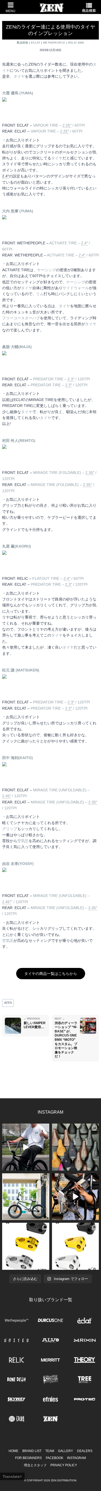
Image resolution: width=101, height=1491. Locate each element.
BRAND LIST (31, 1451)
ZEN (8, 1002)
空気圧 (23, 841)
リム (40, 294)
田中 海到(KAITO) (17, 758)
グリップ (9, 829)
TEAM (49, 1451)
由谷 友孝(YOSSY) (18, 863)
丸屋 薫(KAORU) (16, 546)
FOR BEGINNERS (28, 1458)
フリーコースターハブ (21, 318)
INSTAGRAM (76, 1458)
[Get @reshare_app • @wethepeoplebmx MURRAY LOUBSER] (25, 1147)
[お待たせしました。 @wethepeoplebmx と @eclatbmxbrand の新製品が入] (75, 1196)
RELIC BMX (76, 42)
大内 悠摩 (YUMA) (17, 211)
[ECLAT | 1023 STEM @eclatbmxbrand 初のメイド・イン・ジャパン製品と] (25, 1246)
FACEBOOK (54, 1458)
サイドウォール (75, 288)
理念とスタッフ (35, 1465)
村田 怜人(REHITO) (18, 440)
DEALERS (84, 1451)
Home (13, 1451)
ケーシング (46, 270)
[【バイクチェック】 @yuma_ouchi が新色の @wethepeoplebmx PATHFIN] (25, 1196)
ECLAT (35, 42)
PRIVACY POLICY (63, 1465)
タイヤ (19, 76)
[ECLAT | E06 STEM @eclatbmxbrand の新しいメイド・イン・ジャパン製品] (75, 1246)
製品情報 (22, 42)
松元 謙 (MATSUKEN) (20, 670)
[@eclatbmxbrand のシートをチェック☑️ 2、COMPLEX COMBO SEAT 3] (75, 1147)
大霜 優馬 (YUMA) (17, 93)
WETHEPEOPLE (54, 42)
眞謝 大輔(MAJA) (17, 347)
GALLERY (65, 1451)
